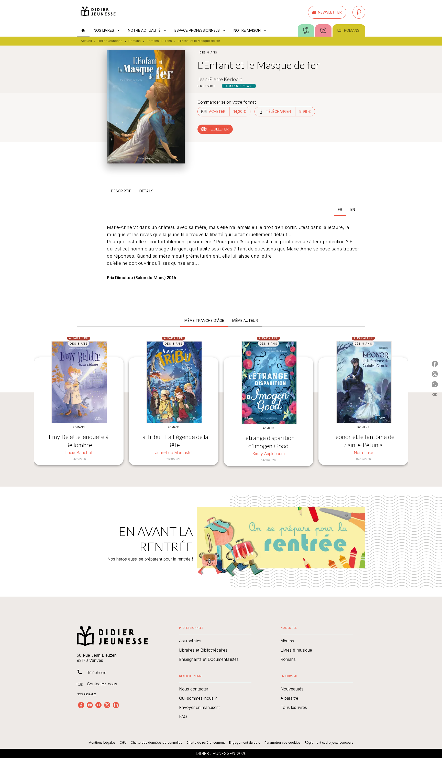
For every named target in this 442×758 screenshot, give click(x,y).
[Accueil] (98, 12)
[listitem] (81, 705)
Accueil (86, 41)
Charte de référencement (205, 742)
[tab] (83, 30)
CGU (123, 742)
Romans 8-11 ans (159, 41)
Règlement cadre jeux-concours (329, 742)
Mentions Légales (102, 742)
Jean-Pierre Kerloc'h (219, 79)
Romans (134, 41)
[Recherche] (358, 12)
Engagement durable (244, 742)
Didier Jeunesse (110, 41)
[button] (327, 12)
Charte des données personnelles (156, 742)
